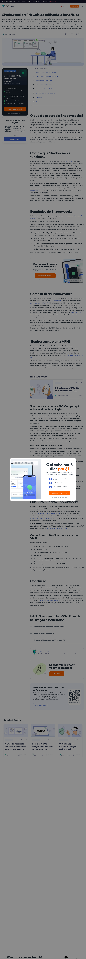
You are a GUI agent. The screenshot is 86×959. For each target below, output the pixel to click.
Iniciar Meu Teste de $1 (59, 493)
